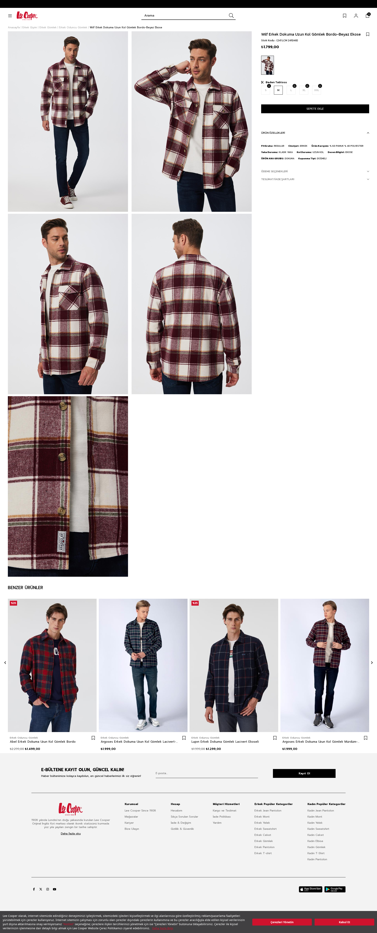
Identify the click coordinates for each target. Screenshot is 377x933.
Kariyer (129, 823)
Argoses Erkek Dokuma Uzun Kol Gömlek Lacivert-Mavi (139, 742)
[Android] (335, 889)
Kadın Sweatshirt (318, 829)
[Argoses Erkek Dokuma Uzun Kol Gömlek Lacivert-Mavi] (143, 665)
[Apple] (310, 889)
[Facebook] (33, 889)
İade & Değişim (181, 823)
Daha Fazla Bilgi (162, 928)
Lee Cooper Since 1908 (140, 811)
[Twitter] (40, 889)
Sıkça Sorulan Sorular (184, 817)
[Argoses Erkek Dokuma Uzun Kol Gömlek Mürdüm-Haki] (324, 665)
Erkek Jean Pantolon (267, 811)
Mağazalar (131, 817)
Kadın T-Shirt (316, 853)
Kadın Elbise (315, 841)
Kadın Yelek (315, 823)
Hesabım (176, 811)
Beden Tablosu (276, 82)
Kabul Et (344, 922)
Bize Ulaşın (132, 829)
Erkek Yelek (262, 823)
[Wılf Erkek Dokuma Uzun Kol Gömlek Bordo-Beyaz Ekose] (267, 65)
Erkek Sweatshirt (265, 829)
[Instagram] (47, 889)
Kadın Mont (314, 817)
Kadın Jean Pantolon (320, 811)
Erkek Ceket (262, 835)
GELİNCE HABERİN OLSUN (269, 86)
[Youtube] (54, 889)
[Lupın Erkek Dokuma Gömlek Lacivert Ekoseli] (233, 665)
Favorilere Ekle (93, 738)
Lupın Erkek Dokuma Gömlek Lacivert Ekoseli (225, 742)
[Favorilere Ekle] (367, 34)
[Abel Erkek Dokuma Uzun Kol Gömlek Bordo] (52, 665)
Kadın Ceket (315, 835)
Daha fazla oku (71, 833)
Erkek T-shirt (263, 853)
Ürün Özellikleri (273, 133)
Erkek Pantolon (264, 847)
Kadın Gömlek (316, 847)
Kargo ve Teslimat (224, 811)
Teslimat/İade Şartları (277, 179)
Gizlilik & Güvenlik (182, 829)
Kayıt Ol (304, 773)
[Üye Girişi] (356, 16)
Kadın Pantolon (317, 859)
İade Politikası (222, 817)
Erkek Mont (262, 817)
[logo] (71, 809)
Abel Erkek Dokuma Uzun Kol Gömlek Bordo (43, 742)
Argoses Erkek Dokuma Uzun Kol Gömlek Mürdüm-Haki (321, 742)
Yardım (217, 823)
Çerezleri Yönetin (282, 922)
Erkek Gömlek (263, 841)
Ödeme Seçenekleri (274, 171)
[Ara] (231, 15)
